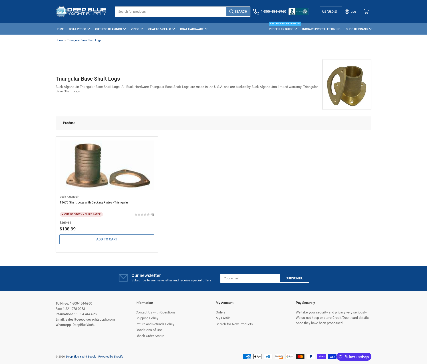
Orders (221, 312)
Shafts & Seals (159, 29)
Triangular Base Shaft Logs (84, 40)
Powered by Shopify (110, 356)
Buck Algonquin (69, 196)
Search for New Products (234, 324)
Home (60, 29)
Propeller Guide (283, 27)
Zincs (135, 29)
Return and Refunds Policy (155, 324)
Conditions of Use (149, 330)
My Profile (223, 318)
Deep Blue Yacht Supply (81, 356)
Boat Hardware (191, 29)
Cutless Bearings (108, 29)
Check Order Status (150, 336)
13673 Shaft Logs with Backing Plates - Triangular (94, 202)
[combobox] (182, 11)
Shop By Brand (357, 29)
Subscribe (294, 278)
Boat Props (77, 29)
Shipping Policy (147, 318)
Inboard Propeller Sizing (321, 29)
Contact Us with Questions (155, 312)
